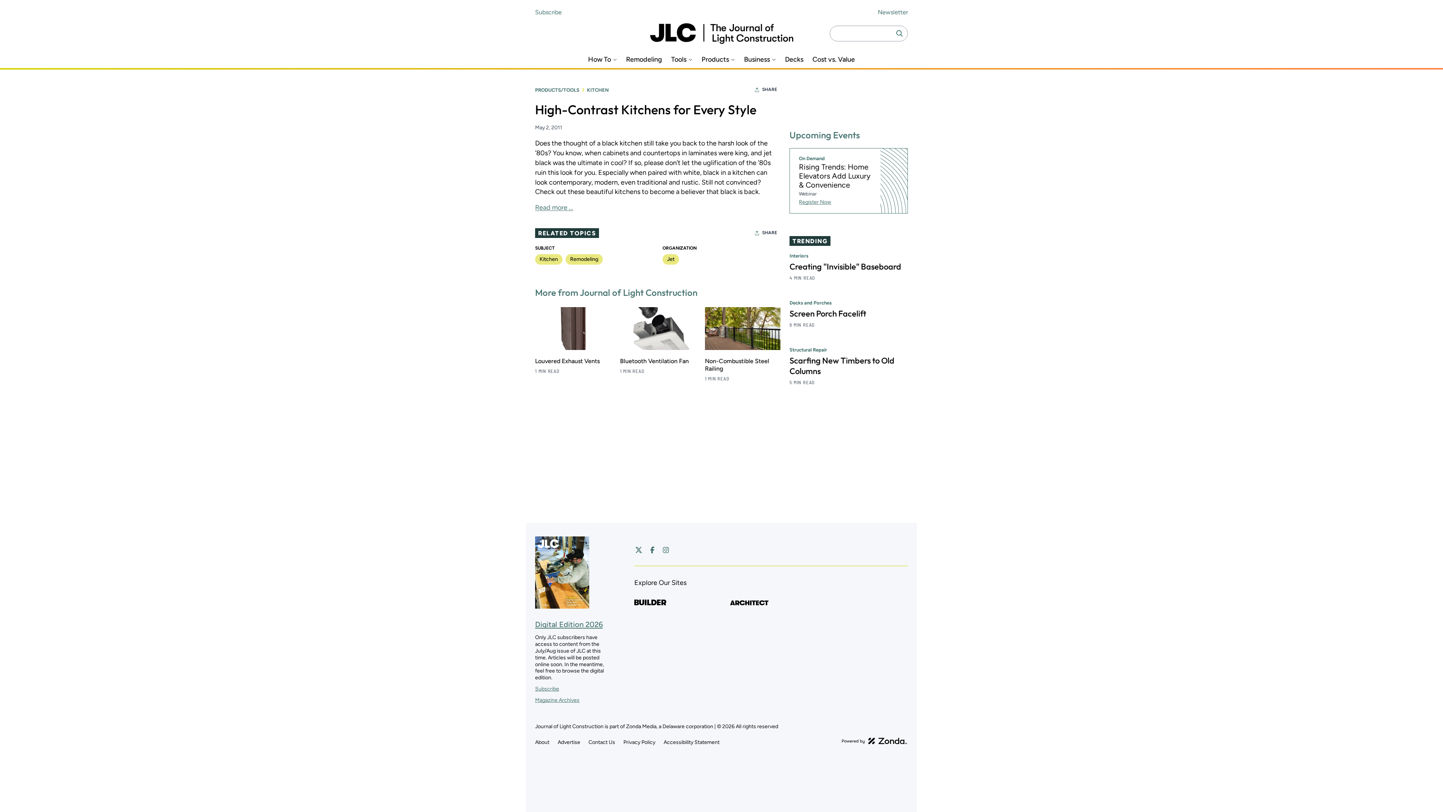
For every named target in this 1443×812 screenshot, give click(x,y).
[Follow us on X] (638, 549)
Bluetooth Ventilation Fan (654, 361)
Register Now (815, 202)
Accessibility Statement (692, 742)
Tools (679, 60)
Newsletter (893, 12)
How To (599, 60)
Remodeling (644, 60)
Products (715, 60)
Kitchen (598, 90)
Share (769, 89)
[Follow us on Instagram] (665, 549)
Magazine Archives (557, 700)
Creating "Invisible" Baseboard (845, 266)
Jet (671, 259)
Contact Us (601, 742)
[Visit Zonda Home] (874, 741)
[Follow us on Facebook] (652, 549)
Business (757, 60)
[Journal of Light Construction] (721, 33)
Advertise (569, 742)
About (542, 742)
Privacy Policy (639, 742)
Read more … (554, 207)
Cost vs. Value (833, 60)
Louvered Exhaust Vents (567, 361)
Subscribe (548, 12)
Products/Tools (557, 90)
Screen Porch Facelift (828, 313)
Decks (794, 60)
